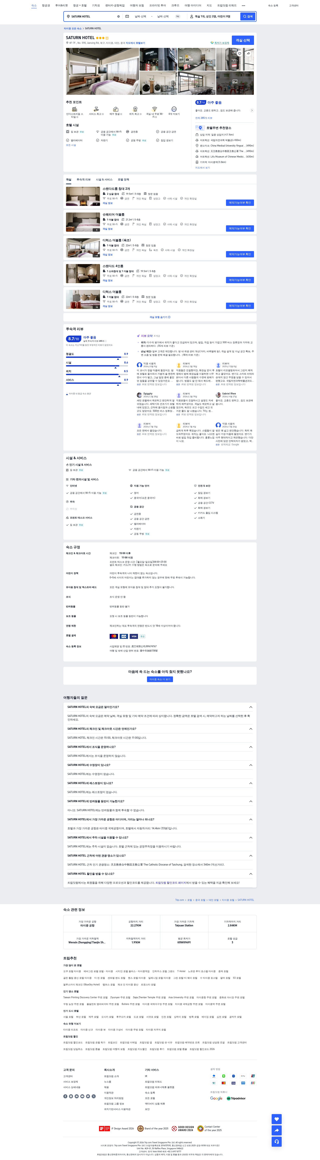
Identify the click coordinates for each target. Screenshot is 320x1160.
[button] (244, 5)
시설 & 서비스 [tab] (104, 179)
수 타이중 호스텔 (209, 978)
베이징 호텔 (208, 1016)
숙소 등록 (150, 1092)
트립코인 (112, 1042)
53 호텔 (237, 978)
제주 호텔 (94, 1016)
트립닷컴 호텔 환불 (177, 1049)
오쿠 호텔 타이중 (72, 971)
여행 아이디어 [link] (193, 5)
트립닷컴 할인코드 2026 (202, 1049)
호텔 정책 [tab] (123, 179)
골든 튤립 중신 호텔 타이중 (77, 978)
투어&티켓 (61, 5)
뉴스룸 (107, 1081)
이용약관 (109, 1092)
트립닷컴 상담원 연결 (213, 1042)
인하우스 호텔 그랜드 (163, 971)
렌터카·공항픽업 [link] (115, 5)
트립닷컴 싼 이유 (163, 1042)
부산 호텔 (81, 1016)
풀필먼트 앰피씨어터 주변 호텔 (103, 1004)
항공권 (46, 5)
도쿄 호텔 (139, 1016)
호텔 (189, 900)
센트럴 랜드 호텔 (116, 978)
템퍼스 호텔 (109, 984)
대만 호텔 (214, 900)
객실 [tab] (68, 179)
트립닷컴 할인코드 (73, 1042)
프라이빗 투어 (157, 5)
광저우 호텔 (235, 1016)
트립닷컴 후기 (157, 1049)
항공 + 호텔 (80, 5)
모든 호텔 (150, 1098)
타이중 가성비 (115, 1029)
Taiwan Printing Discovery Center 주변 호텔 (85, 997)
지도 (209, 5)
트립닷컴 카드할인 (137, 1049)
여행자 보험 (137, 5)
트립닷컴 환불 (92, 1049)
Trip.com (179, 900)
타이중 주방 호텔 (134, 1029)
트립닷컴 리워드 (227, 5)
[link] (273, 5)
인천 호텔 (166, 1016)
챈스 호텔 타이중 (137, 978)
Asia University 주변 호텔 (181, 997)
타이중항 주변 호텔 (207, 997)
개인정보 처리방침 (114, 1098)
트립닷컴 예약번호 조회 (187, 1042)
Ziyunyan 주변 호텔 (120, 997)
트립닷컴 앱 (146, 1042)
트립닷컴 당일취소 (73, 1049)
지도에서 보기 (202, 167)
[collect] (277, 1119)
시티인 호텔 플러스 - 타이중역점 (133, 971)
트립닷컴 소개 (111, 1076)
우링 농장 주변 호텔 (73, 1004)
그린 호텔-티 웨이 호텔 (185, 978)
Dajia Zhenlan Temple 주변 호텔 (149, 997)
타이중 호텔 (228, 900)
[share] (277, 1130)
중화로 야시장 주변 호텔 (232, 997)
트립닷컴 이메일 (128, 1042)
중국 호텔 (200, 900)
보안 (147, 1109)
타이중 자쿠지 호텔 (156, 1029)
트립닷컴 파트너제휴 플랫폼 (159, 1087)
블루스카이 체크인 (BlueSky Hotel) (81, 984)
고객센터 (68, 1076)
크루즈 (175, 5)
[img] (102, 71)
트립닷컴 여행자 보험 (114, 1049)
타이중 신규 (87, 1029)
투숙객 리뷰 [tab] (84, 179)
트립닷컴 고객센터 (237, 1042)
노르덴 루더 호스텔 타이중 (202, 971)
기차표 (96, 5)
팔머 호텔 (225, 978)
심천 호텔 (222, 1016)
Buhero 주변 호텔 (131, 1004)
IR (146, 1076)
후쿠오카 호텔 (123, 1016)
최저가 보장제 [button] (221, 42)
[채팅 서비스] (277, 1142)
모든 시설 (71, 145)
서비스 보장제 (70, 1081)
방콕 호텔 (194, 1016)
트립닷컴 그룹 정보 (114, 1103)
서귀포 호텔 (152, 1016)
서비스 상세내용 (71, 1087)
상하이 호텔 (180, 1016)
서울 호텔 (68, 1016)
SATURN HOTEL (80, 37)
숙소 (34, 5)
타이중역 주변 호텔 (216, 1004)
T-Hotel (181, 971)
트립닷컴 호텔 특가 (95, 1042)
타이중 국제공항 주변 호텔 (189, 1004)
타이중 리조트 (70, 1029)
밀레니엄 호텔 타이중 (159, 978)
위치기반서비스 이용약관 (117, 1109)
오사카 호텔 (107, 1016)
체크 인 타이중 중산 (128, 984)
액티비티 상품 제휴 (155, 1103)
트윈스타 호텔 (148, 984)
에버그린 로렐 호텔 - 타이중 (98, 971)
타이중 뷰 (101, 1029)
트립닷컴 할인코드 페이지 (171, 882)
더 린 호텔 (99, 978)
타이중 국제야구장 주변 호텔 (157, 1004)
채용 (106, 1087)
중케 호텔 (223, 971)
